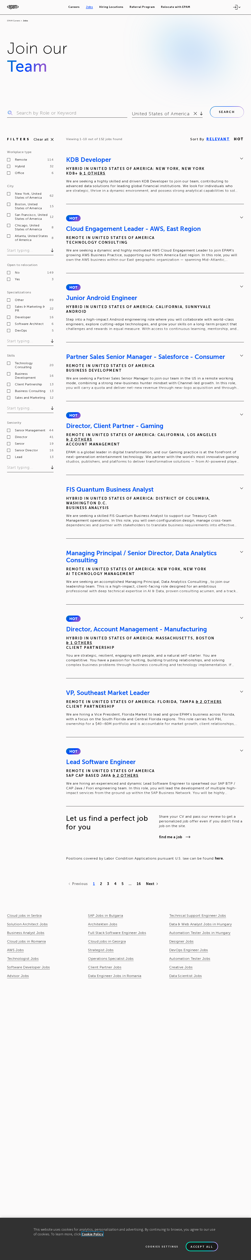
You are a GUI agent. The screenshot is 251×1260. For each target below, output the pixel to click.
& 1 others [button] (92, 173)
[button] (73, 218)
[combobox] (132, 113)
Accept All (202, 1246)
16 (139, 884)
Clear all (41, 139)
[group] (155, 176)
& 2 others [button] (79, 439)
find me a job (170, 837)
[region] (125, 1239)
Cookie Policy (92, 1234)
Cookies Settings (162, 1246)
